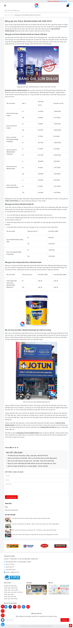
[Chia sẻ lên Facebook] (11, 447)
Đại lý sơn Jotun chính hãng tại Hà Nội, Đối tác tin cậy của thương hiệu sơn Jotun (32, 463)
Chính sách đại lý (9, 594)
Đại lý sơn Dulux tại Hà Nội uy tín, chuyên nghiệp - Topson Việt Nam (28, 466)
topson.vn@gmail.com (12, 572)
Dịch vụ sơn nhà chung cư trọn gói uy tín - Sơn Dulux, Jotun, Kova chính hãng (31, 461)
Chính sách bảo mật (10, 596)
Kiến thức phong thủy (11, 510)
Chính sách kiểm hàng (10, 598)
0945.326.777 (10, 567)
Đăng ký (64, 620)
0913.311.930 (10, 564)
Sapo (51, 626)
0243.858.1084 (10, 569)
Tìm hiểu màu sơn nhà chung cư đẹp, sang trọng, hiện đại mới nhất (28, 455)
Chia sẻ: (7, 447)
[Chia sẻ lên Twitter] (13, 447)
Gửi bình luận (12, 497)
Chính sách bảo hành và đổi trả (13, 592)
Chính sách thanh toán (10, 588)
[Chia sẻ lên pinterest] (15, 447)
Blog (6, 507)
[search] (67, 10)
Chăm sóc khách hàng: (57, 1)
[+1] (17, 447)
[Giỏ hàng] (67, 6)
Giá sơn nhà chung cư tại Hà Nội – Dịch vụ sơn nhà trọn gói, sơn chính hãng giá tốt (32, 458)
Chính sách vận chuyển (11, 590)
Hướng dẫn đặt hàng (10, 585)
